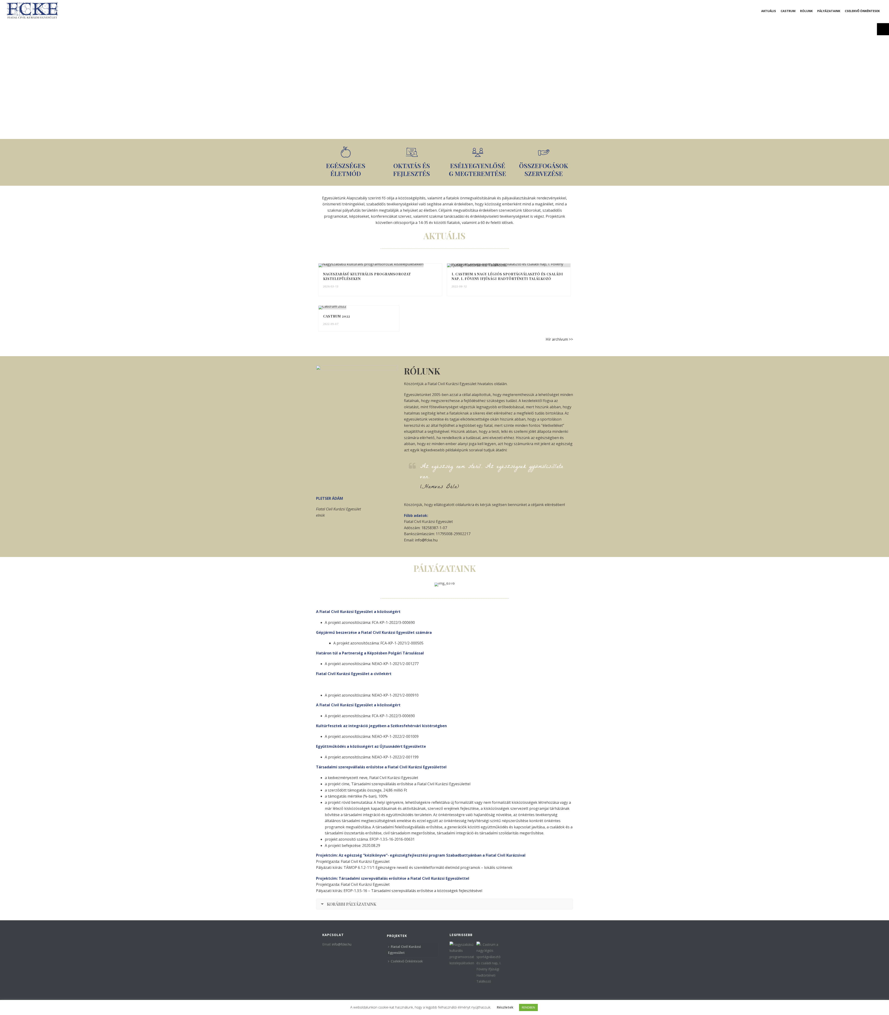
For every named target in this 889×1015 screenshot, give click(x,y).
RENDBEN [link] (528, 1007)
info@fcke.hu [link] (426, 540)
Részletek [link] (505, 1007)
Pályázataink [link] (828, 11)
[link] (883, 29)
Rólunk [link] (806, 11)
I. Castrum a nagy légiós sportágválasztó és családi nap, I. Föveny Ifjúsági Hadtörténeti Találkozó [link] (507, 276)
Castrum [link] (788, 11)
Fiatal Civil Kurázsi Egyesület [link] (404, 949)
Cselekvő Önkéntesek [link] (862, 11)
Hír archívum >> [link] (559, 339)
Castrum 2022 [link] (336, 316)
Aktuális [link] (768, 11)
